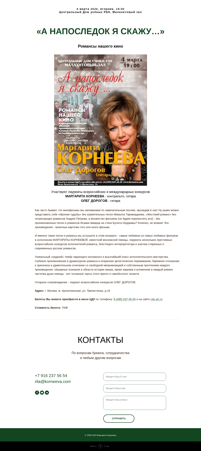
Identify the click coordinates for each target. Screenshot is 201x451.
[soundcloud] (47, 393)
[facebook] (37, 393)
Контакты (42, 4)
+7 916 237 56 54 (51, 375)
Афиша (26, 4)
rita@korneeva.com (53, 381)
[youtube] (42, 393)
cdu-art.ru (156, 299)
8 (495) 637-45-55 (125, 299)
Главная (11, 4)
